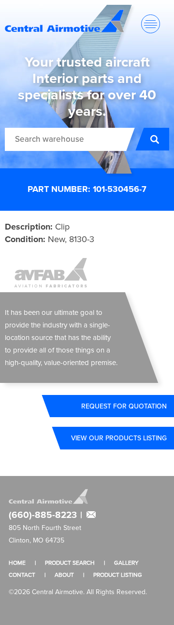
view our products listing (119, 438)
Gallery (126, 562)
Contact (22, 575)
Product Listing (117, 575)
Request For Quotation (124, 406)
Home (17, 562)
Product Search (70, 562)
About (64, 575)
